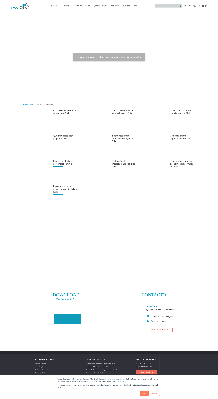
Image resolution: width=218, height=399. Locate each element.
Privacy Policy (121, 381)
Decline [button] (155, 393)
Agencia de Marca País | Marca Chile (98, 367)
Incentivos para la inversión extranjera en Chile (123, 138)
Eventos (126, 6)
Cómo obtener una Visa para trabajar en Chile (123, 111)
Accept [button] (144, 393)
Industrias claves (83, 6)
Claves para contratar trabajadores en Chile (180, 111)
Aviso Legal (39, 367)
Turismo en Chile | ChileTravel (96, 373)
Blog (136, 6)
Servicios (67, 6)
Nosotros (55, 6)
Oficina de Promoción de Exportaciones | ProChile (102, 370)
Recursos (115, 6)
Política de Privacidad (42, 370)
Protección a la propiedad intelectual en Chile (123, 164)
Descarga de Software (42, 373)
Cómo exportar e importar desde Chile (180, 137)
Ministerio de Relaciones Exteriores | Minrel (100, 364)
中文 (194, 6)
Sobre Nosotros (40, 364)
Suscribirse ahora (147, 372)
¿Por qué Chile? (100, 6)
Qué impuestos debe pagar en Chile (63, 137)
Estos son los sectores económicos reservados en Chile (181, 164)
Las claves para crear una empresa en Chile (65, 111)
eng (186, 6)
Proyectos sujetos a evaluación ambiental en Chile (65, 189)
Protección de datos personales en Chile (63, 162)
